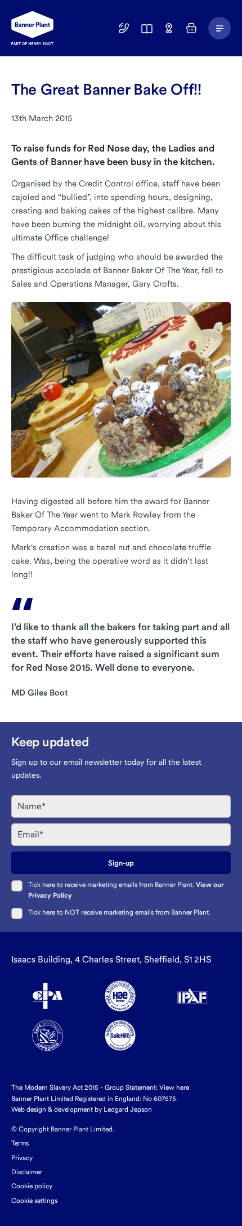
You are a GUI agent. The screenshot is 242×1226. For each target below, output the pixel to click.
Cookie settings (34, 1201)
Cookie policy (31, 1186)
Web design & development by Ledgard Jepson (81, 1109)
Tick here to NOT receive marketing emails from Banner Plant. (119, 912)
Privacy (22, 1158)
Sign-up (121, 863)
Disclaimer (26, 1172)
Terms (20, 1143)
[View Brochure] (146, 28)
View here (174, 1087)
